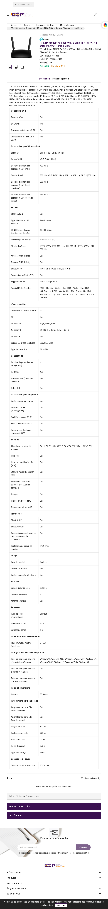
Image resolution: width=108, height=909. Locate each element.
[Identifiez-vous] (96, 14)
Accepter (61, 905)
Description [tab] (44, 78)
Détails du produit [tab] (60, 78)
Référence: (44, 35)
